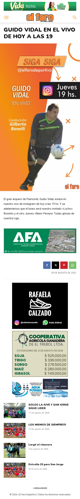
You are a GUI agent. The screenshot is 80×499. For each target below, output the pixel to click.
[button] (6, 18)
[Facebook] (47, 265)
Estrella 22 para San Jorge (45, 464)
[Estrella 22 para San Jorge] (14, 470)
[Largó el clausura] (14, 450)
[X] (55, 265)
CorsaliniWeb (40, 488)
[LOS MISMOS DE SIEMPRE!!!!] (14, 430)
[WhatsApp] (72, 265)
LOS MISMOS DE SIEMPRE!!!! (47, 424)
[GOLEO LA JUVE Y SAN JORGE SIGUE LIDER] (14, 410)
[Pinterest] (64, 265)
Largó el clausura (40, 444)
